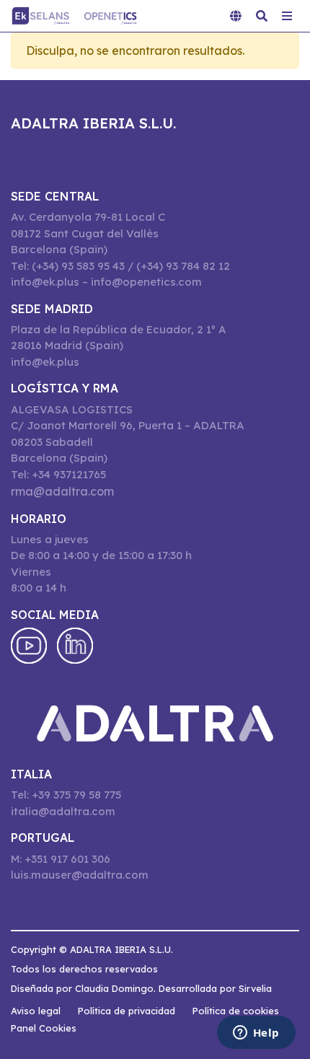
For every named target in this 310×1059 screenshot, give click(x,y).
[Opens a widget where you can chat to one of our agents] (256, 1034)
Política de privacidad (126, 1010)
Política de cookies (235, 1010)
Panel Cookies (43, 1028)
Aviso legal (36, 1010)
